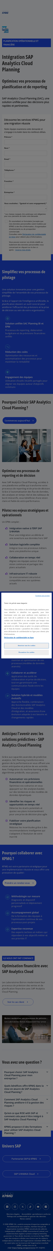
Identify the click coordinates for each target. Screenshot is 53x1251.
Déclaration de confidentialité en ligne (19, 638)
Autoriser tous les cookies (26, 645)
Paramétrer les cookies (26, 652)
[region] (26, 625)
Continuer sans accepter (42, 595)
